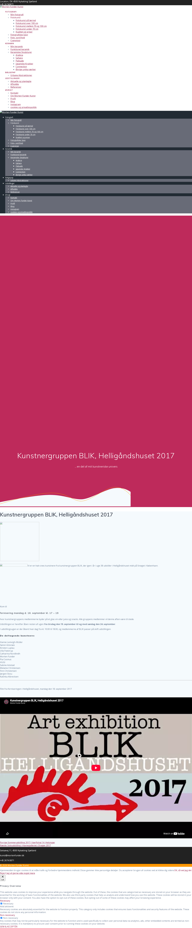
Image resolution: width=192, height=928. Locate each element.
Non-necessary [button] (7, 915)
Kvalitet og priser (24, 31)
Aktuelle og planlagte (20, 81)
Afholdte (14, 84)
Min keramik (16, 46)
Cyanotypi (15, 40)
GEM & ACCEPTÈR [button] (8, 926)
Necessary (8, 903)
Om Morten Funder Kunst (23, 95)
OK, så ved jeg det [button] (182, 870)
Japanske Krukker (24, 63)
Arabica (19, 55)
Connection (21, 66)
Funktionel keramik (19, 49)
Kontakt (14, 92)
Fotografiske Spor (19, 34)
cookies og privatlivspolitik (23, 107)
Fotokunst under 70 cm (27, 29)
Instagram (15, 104)
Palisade (20, 60)
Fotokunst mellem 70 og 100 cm (31, 26)
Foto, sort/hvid (17, 37)
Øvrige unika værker (26, 69)
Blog (12, 101)
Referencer (15, 87)
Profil (13, 98)
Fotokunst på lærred (26, 20)
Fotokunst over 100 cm (27, 23)
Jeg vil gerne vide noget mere (20, 873)
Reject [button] (3, 873)
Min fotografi (17, 14)
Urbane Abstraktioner (21, 75)
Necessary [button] (5, 900)
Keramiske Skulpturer (21, 52)
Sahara (19, 58)
